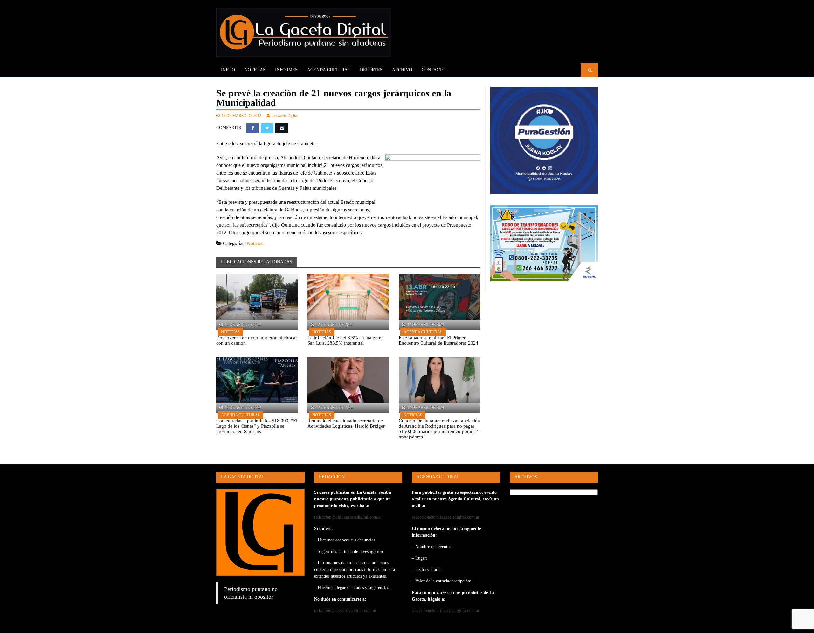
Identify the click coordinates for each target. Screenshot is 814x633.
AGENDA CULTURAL (328, 69)
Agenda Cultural (423, 331)
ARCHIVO (402, 69)
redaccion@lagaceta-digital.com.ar (345, 610)
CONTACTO (433, 69)
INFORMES (286, 69)
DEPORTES (371, 69)
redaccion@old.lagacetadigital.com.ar (348, 517)
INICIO (228, 69)
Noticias (255, 69)
